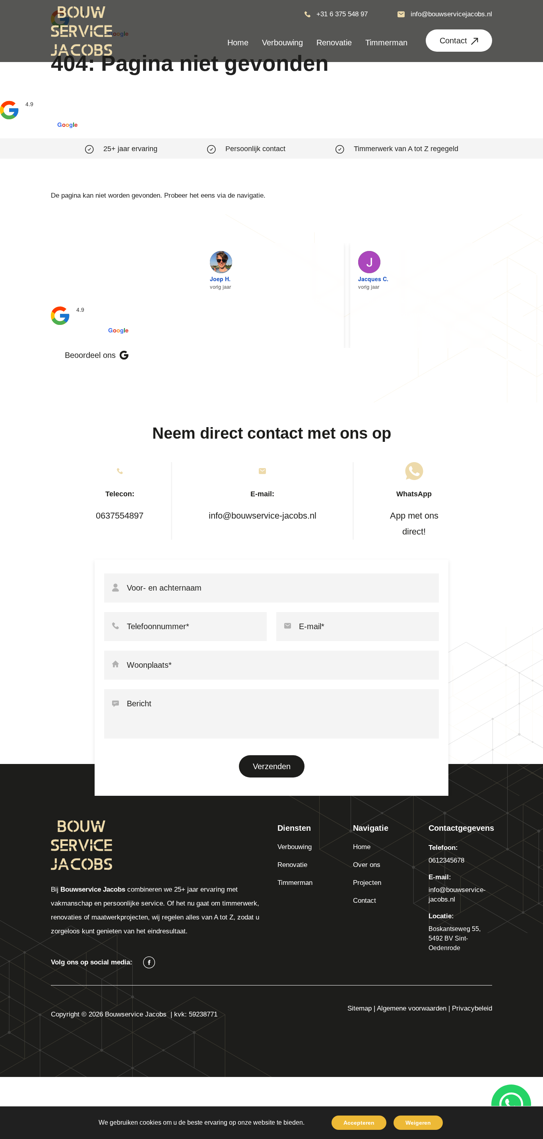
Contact (453, 40)
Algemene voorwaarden (411, 1008)
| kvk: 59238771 (194, 1014)
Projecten (367, 882)
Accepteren (358, 1123)
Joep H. (220, 279)
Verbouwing (294, 847)
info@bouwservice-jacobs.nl (262, 516)
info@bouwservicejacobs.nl (451, 14)
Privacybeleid (472, 1008)
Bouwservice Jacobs (53, 95)
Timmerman (294, 882)
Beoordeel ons (90, 355)
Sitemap (359, 1008)
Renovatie (292, 865)
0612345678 (446, 860)
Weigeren (418, 1123)
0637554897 (120, 516)
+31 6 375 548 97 (342, 14)
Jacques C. (373, 279)
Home (361, 847)
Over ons (366, 865)
